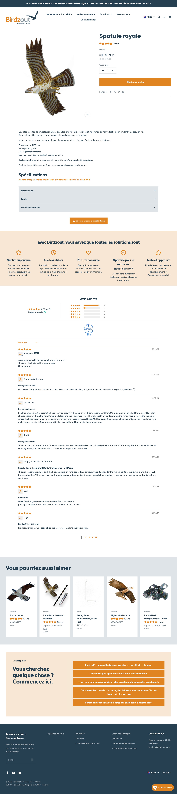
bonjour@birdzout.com (159, 746)
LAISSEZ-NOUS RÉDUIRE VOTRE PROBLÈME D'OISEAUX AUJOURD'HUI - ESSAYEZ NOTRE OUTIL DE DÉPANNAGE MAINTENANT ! (88, 3)
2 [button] (85, 537)
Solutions (104, 14)
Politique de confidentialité (124, 748)
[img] (24, 349)
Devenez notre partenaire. (87, 743)
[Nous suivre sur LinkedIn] (19, 772)
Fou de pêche (16, 615)
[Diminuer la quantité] (102, 70)
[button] (106, 43)
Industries (80, 733)
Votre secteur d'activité (58, 14)
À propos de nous (55, 733)
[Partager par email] (123, 92)
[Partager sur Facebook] (111, 92)
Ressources (122, 14)
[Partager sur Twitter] (115, 92)
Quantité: (103, 64)
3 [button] (89, 537)
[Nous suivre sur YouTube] (13, 772)
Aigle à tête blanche (120, 615)
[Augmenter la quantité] (112, 70)
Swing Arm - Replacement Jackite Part (87, 618)
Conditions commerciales (123, 743)
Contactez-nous (88, 19)
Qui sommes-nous (86, 14)
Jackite (79, 612)
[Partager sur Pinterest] (119, 92)
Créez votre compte (121, 733)
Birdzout (13, 612)
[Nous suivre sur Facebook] (7, 772)
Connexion (117, 738)
